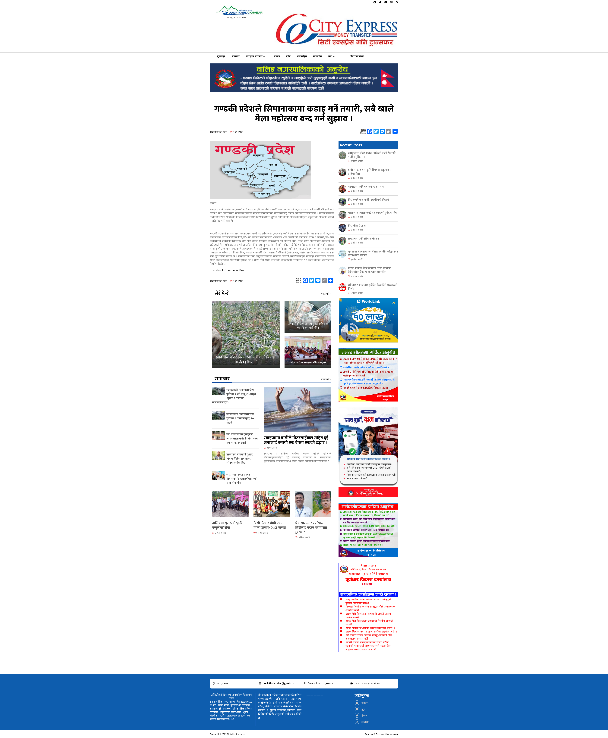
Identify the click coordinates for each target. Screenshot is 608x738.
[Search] (397, 2)
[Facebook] (374, 2)
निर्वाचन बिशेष (357, 56)
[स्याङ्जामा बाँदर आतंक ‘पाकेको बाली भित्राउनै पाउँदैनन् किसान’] (246, 334)
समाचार (236, 56)
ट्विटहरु (364, 715)
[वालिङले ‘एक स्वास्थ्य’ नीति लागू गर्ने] (308, 352)
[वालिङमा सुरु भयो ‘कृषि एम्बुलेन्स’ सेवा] (230, 506)
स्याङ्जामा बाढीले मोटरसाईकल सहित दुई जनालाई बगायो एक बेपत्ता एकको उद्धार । (296, 440)
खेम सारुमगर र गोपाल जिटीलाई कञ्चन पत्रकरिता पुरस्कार (311, 527)
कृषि (288, 56)
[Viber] (391, 2)
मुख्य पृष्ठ (221, 56)
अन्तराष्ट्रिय (302, 56)
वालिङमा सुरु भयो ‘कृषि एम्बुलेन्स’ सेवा (227, 525)
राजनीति (317, 56)
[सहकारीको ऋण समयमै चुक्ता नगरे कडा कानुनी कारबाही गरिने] (308, 317)
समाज (277, 56)
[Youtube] (385, 2)
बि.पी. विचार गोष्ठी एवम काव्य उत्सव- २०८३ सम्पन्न (269, 525)
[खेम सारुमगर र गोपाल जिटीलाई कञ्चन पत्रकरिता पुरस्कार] (313, 506)
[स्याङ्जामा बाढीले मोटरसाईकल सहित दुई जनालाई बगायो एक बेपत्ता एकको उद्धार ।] (297, 411)
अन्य (330, 56)
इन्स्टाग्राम (365, 722)
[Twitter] (380, 2)
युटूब (363, 709)
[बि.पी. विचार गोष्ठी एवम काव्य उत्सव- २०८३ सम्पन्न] (271, 506)
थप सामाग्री (325, 294)
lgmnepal (394, 734)
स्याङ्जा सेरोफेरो (254, 56)
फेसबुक (364, 703)
